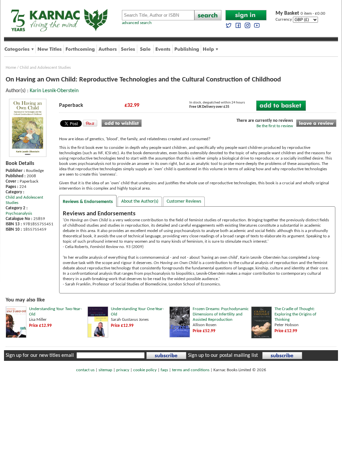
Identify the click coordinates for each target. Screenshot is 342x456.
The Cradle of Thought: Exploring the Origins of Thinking (295, 314)
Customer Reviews (184, 201)
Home (11, 67)
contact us (85, 370)
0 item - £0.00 (300, 13)
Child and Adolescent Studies (45, 67)
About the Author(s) (139, 201)
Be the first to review (274, 126)
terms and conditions (190, 370)
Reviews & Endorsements (88, 201)
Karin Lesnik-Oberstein (54, 90)
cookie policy (145, 370)
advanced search (137, 23)
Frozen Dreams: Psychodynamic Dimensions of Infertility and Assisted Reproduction (221, 314)
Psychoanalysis (19, 213)
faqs (164, 370)
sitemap (105, 370)
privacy (122, 370)
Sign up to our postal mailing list (223, 355)
